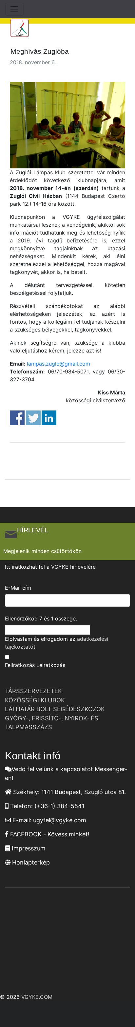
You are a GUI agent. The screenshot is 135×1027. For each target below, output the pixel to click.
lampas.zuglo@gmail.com (57, 363)
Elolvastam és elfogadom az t (56, 643)
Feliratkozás (20, 665)
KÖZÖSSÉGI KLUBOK (35, 700)
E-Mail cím (18, 587)
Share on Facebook (17, 417)
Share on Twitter (33, 417)
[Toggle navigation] (14, 9)
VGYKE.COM (36, 997)
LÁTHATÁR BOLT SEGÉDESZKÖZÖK (55, 709)
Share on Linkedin (49, 417)
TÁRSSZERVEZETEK (33, 690)
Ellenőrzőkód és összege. (41, 618)
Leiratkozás (50, 665)
